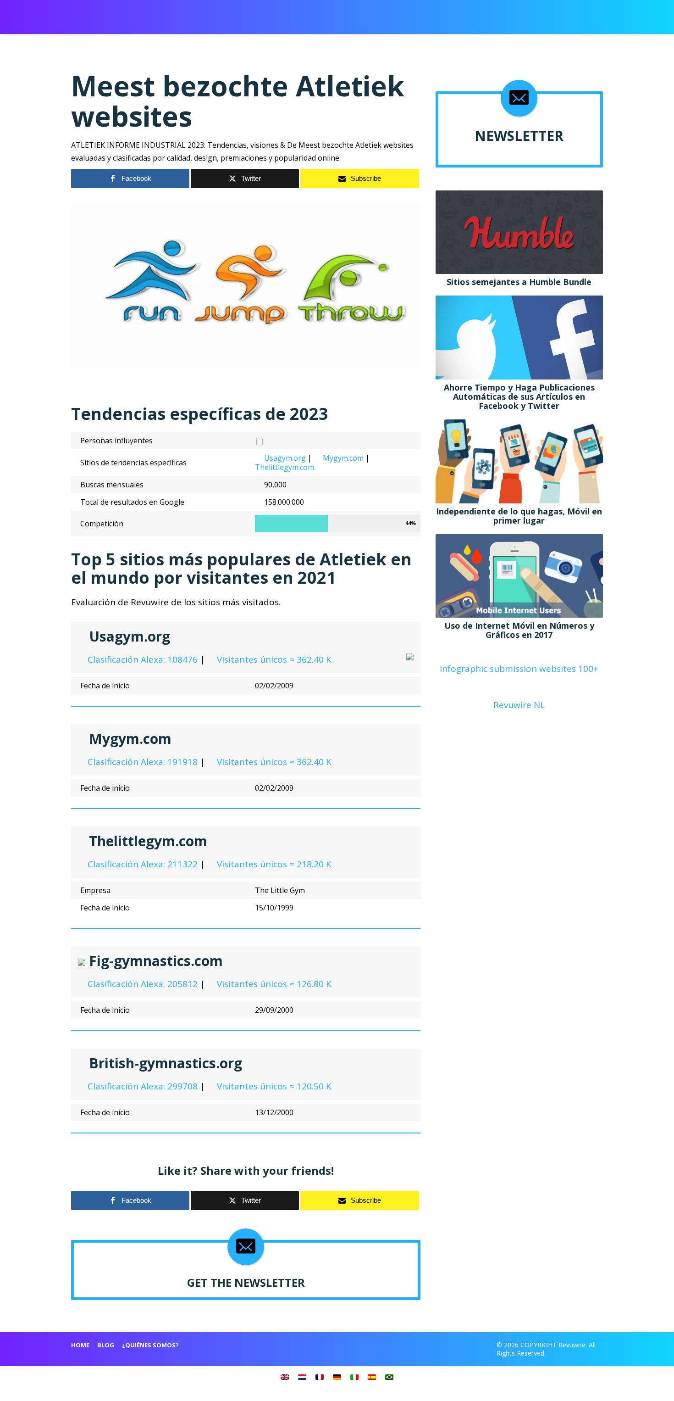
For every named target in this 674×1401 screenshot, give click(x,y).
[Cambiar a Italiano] (354, 1377)
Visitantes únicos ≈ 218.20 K (273, 864)
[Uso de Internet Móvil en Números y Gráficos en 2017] (519, 575)
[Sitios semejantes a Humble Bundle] (519, 231)
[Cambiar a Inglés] (284, 1377)
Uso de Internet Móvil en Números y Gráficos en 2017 (519, 630)
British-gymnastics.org (165, 1063)
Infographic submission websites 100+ (519, 669)
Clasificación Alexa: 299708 (141, 1086)
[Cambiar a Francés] (319, 1377)
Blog (105, 1345)
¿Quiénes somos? (150, 1345)
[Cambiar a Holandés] (302, 1377)
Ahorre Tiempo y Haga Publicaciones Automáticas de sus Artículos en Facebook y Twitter (519, 396)
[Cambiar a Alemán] (337, 1377)
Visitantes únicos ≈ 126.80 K (273, 984)
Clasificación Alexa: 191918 (141, 762)
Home (80, 1345)
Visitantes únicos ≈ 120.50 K (273, 1086)
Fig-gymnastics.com (156, 960)
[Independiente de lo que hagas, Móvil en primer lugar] (519, 460)
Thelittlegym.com (284, 467)
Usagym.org (285, 458)
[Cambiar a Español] (372, 1377)
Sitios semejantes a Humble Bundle (519, 281)
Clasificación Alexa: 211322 (141, 864)
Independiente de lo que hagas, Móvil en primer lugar (519, 516)
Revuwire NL (519, 705)
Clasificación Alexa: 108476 (141, 659)
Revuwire (114, 13)
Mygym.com (343, 458)
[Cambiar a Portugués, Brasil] (389, 1377)
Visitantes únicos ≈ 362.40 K (273, 659)
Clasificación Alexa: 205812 (141, 984)
